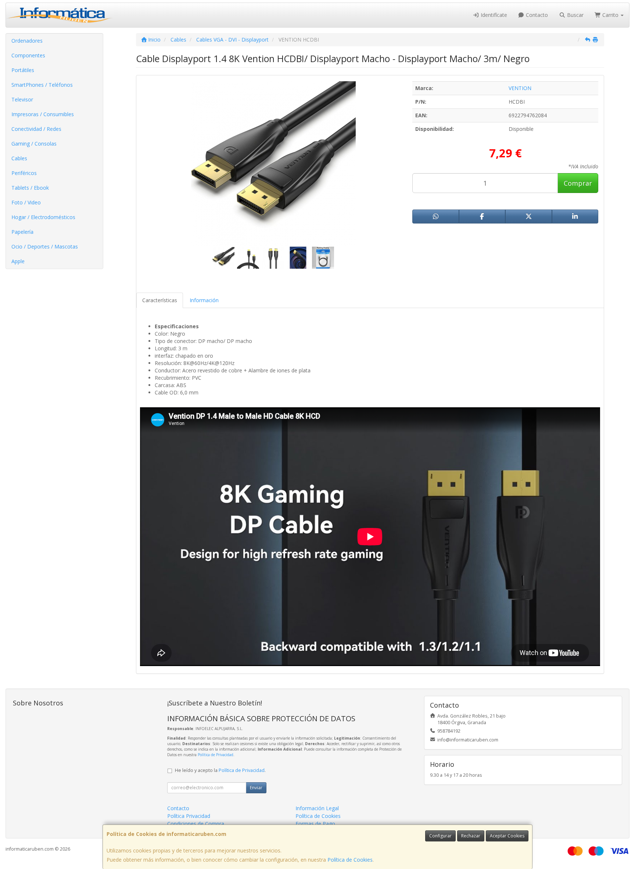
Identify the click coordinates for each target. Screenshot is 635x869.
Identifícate (493, 14)
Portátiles (22, 70)
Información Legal (317, 808)
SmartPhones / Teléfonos (42, 84)
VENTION (520, 88)
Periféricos (24, 172)
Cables (19, 158)
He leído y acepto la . (220, 770)
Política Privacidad (188, 815)
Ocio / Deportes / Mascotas (44, 246)
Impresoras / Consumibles (42, 114)
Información (204, 300)
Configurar (440, 836)
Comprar (578, 183)
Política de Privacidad (215, 754)
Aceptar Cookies (507, 836)
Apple (18, 261)
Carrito (610, 14)
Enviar (256, 787)
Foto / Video (26, 202)
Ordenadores (27, 40)
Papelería (22, 231)
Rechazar (470, 836)
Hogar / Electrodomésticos (43, 217)
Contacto (536, 14)
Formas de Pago (315, 823)
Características (159, 300)
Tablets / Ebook (30, 187)
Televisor (22, 99)
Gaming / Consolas (34, 143)
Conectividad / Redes (36, 128)
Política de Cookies (350, 859)
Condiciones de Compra (195, 823)
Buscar (575, 14)
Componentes (28, 55)
